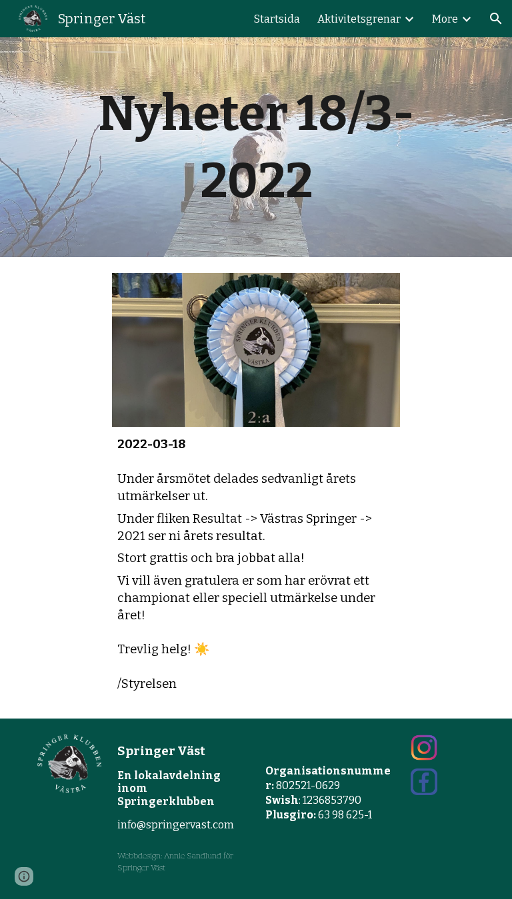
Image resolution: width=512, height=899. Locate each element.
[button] (496, 19)
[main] (255, 147)
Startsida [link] (277, 19)
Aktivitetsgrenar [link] (359, 19)
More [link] (445, 19)
